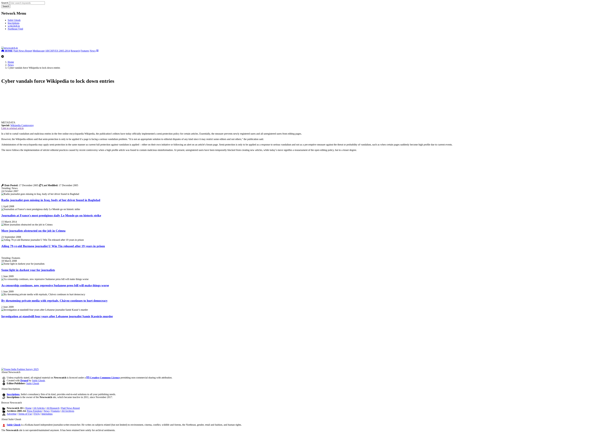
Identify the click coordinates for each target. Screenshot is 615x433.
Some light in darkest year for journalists (28, 270)
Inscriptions (13, 23)
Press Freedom (34, 411)
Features (85, 50)
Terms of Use (25, 413)
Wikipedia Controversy (22, 125)
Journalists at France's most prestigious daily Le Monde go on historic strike (51, 215)
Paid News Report (22, 50)
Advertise (11, 413)
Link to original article (12, 128)
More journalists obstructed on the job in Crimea (33, 230)
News (93, 50)
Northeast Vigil (15, 28)
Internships (47, 413)
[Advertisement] (49, 40)
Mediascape (39, 50)
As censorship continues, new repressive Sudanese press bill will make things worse (55, 285)
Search (4, 2)
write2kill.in (14, 26)
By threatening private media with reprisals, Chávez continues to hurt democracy (54, 300)
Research (75, 50)
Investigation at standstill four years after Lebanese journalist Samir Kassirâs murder (57, 316)
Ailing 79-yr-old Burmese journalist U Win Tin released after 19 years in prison (53, 246)
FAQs (37, 413)
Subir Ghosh (14, 20)
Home (11, 62)
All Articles (39, 408)
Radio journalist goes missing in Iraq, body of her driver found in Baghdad (50, 200)
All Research (52, 408)
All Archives (67, 411)
